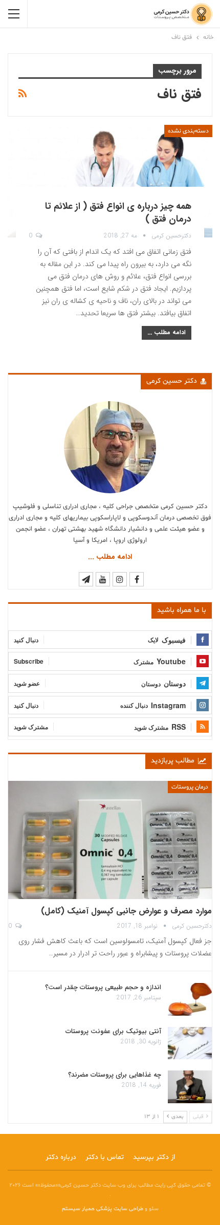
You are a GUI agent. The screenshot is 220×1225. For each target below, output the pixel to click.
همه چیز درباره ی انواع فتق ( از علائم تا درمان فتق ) (118, 212)
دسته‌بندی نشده (188, 131)
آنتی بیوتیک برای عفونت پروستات (113, 1031)
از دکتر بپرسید (154, 1157)
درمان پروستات (189, 787)
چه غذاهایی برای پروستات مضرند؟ (114, 1074)
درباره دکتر (61, 1157)
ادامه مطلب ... (166, 332)
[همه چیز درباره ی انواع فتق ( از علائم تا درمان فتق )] (110, 181)
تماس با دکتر (104, 1157)
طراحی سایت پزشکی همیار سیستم (103, 1209)
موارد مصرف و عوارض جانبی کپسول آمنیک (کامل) (126, 911)
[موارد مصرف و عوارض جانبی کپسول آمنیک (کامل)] (110, 840)
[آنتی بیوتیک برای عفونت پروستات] (190, 1043)
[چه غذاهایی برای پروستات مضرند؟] (190, 1086)
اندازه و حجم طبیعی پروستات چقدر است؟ (103, 987)
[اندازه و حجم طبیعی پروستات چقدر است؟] (190, 999)
